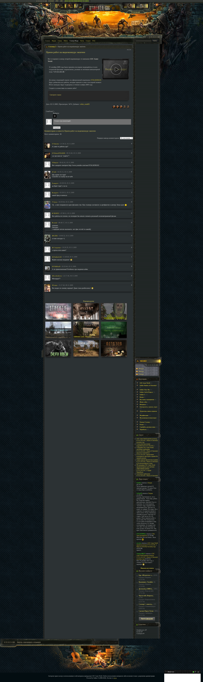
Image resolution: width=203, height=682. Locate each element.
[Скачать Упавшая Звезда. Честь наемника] (114, 337)
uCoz (115, 678)
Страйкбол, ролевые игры (147, 427)
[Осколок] (47, 145)
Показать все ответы (147, 568)
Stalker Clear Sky (145, 389)
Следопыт (57, 247)
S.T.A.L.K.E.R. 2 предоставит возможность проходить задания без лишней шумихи (147, 456)
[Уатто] (47, 205)
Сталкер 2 (52, 47)
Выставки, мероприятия (147, 399)
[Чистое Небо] (78, 8)
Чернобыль (143, 429)
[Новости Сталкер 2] (142, 8)
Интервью (143, 404)
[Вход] (55, 116)
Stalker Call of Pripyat (146, 392)
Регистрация (135, 12)
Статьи (60, 41)
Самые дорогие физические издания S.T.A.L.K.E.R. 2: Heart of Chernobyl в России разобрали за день (147, 461)
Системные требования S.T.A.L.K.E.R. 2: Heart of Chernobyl (147, 474)
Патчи (82, 41)
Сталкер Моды (74, 41)
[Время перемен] (58, 337)
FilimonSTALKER (59, 153)
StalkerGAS (58, 257)
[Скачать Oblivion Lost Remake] (86, 337)
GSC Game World (145, 383)
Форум (54, 41)
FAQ (93, 41)
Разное (142, 424)
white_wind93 (85, 104)
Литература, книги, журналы (148, 411)
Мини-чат (170, 672)
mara (55, 285)
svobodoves (58, 276)
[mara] (47, 288)
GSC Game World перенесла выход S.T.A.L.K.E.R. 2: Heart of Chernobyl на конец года (147, 440)
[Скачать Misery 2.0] (86, 319)
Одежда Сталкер (145, 422)
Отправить (56, 127)
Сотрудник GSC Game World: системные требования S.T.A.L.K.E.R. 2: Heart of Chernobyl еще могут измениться (147, 450)
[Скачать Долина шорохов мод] (86, 356)
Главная (47, 41)
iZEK (56, 236)
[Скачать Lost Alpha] (58, 319)
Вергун (55, 162)
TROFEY (56, 213)
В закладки (51, 1)
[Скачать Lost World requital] (114, 319)
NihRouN (57, 266)
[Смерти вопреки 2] (58, 356)
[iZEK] (47, 239)
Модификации (144, 415)
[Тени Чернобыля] (69, 8)
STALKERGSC (96, 80)
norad (55, 223)
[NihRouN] (47, 268)
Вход (68, 12)
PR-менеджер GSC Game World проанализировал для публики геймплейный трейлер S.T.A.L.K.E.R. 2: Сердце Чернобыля (146, 468)
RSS (61, 1)
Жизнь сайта (143, 402)
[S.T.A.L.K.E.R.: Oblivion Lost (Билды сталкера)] (59, 8)
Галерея (88, 41)
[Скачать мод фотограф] (114, 356)
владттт (55, 183)
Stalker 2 (142, 394)
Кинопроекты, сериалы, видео (148, 407)
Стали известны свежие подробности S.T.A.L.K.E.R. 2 (145, 445)
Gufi (54, 172)
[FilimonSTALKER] (47, 155)
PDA (57, 1)
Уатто (55, 202)
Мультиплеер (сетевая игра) (148, 418)
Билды (142, 397)
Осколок (56, 144)
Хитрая (150, 483)
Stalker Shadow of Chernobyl (148, 385)
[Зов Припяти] (129, 8)
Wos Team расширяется (146, 534)
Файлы (66, 41)
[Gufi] (47, 174)
